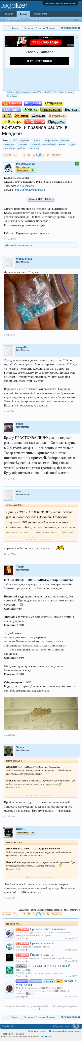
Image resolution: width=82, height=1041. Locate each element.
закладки (9, 144)
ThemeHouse (45, 1036)
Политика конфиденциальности (65, 1031)
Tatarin (20, 566)
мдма (72, 144)
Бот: (18, 947)
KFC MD (47, 92)
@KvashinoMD (26, 186)
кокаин (35, 144)
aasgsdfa (21, 347)
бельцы (65, 140)
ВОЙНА (10, 92)
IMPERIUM (21, 988)
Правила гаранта (41, 943)
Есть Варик (12, 96)
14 (48, 154)
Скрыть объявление (76, 37)
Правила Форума (40, 947)
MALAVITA (37, 92)
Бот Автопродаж (39, 60)
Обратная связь (61, 1026)
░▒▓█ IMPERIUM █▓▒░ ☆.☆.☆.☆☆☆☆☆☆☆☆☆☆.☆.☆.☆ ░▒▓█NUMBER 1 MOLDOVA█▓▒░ (42, 991)
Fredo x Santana (23, 92)
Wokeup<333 (24, 258)
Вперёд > (56, 154)
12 (38, 154)
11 (34, 154)
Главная (9, 14)
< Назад (7, 154)
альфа (37, 140)
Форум (23, 14)
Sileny (20, 747)
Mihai (19, 423)
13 (43, 154)
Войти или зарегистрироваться (60, 3)
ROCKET (21, 828)
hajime (69, 92)
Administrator (11, 245)
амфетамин (51, 140)
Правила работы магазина (48, 929)
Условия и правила (37, 1031)
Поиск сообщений (13, 19)
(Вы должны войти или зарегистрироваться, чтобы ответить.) (49, 910)
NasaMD (20, 932)
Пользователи (40, 14)
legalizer (25, 140)
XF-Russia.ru (17, 1034)
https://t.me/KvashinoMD (30, 190)
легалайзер (49, 144)
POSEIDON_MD (24, 973)
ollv (18, 491)
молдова (9, 148)
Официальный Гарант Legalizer (56, 958)
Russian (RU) (8, 1026)
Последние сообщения (37, 19)
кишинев (23, 144)
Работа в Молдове (53, 973)
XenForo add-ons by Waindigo (27, 1006)
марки (62, 144)
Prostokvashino (25, 163)
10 (29, 154)
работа (21, 148)
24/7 (14, 140)
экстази (34, 148)
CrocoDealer (59, 92)
